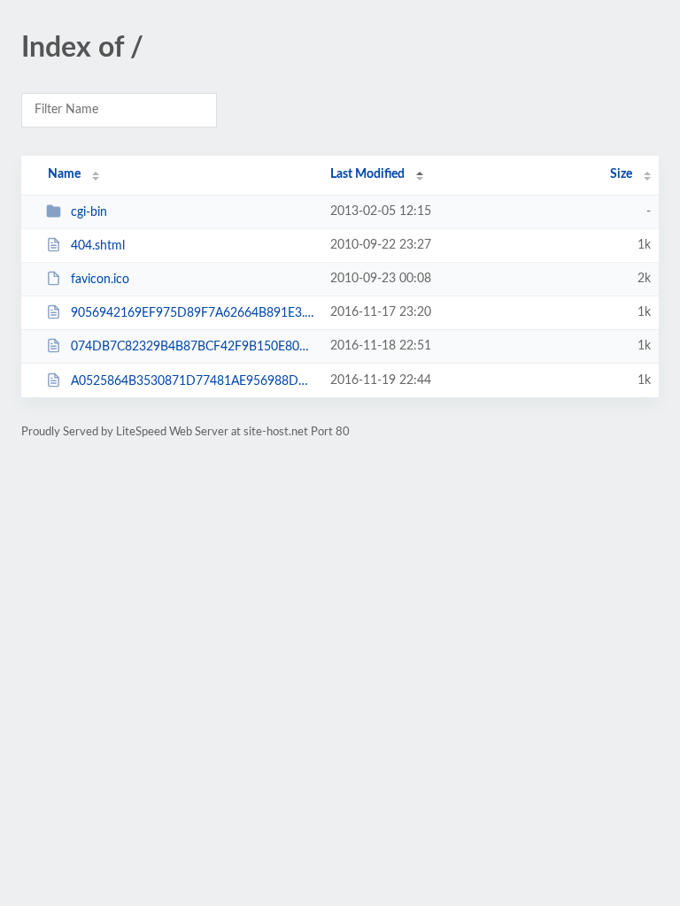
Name (64, 174)
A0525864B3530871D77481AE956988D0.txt (192, 381)
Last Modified (367, 174)
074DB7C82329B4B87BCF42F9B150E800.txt (192, 347)
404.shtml (98, 246)
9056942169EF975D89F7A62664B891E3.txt (192, 313)
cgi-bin (89, 212)
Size (621, 174)
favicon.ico (100, 279)
